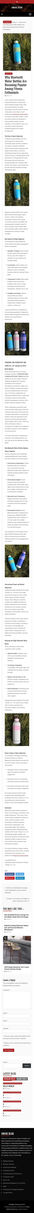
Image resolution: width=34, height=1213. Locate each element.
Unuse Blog (17, 7)
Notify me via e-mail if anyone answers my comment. (17, 1044)
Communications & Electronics (12, 1173)
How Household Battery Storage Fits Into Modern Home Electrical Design (16, 916)
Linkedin (20, 878)
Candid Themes (22, 1209)
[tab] (9, 1078)
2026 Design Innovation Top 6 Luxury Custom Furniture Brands (16, 968)
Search (5, 1062)
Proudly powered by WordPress (14, 1207)
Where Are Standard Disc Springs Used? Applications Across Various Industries (16, 890)
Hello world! (8, 1086)
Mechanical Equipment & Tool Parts (13, 1083)
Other (5, 1186)
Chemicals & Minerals (9, 1167)
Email (5, 1021)
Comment (6, 990)
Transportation (7, 1192)
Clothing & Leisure (8, 1170)
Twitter (20, 874)
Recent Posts (22, 1079)
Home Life (8, 73)
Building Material (8, 1161)
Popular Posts (9, 1079)
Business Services (8, 1164)
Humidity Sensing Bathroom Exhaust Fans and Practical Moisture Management (16, 927)
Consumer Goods (8, 1177)
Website (5, 1028)
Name (5, 1013)
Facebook (10, 874)
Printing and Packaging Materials (12, 1092)
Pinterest (10, 878)
